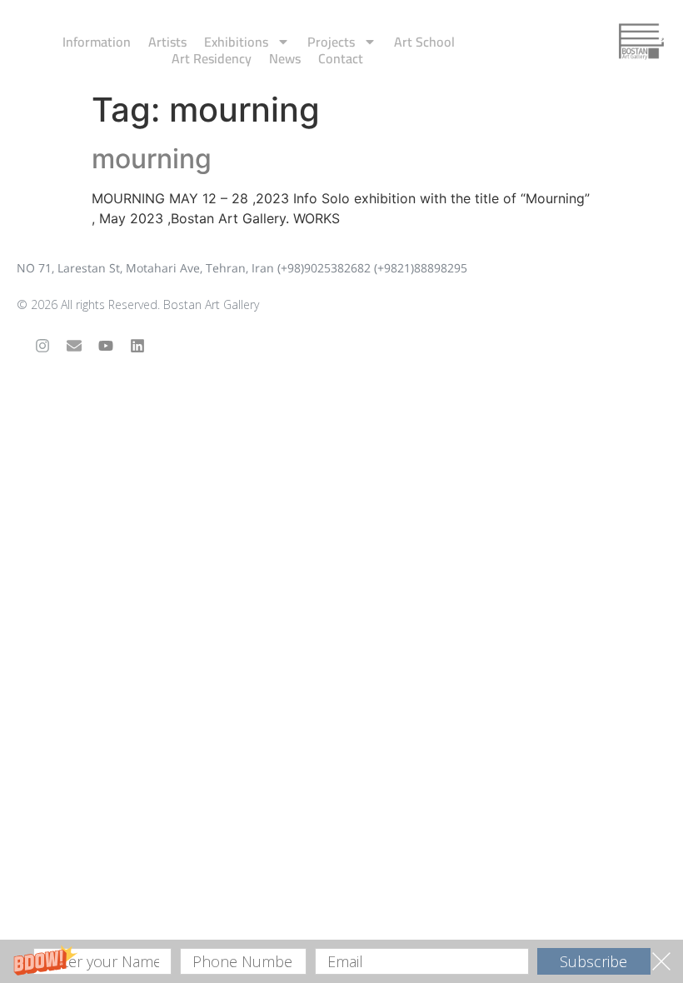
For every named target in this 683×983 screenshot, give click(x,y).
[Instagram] (42, 346)
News (285, 58)
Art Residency (212, 58)
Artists (167, 41)
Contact (340, 58)
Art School (424, 41)
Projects (331, 41)
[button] (341, 961)
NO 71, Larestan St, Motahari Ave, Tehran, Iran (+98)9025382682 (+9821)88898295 (242, 268)
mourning (152, 158)
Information (96, 41)
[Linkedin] (137, 346)
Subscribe (593, 961)
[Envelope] (74, 346)
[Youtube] (106, 346)
